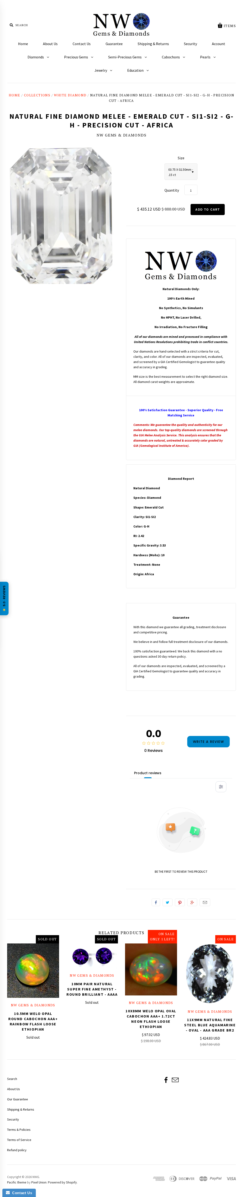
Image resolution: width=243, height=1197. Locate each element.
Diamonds (36, 57)
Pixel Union (39, 1182)
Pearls (205, 57)
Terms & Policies (19, 1129)
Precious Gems (76, 57)
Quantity (171, 190)
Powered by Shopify (62, 1182)
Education (135, 70)
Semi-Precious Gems (125, 57)
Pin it (180, 902)
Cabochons (171, 57)
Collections (37, 95)
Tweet (168, 902)
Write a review (208, 741)
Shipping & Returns (153, 43)
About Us (50, 43)
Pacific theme (16, 1182)
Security (190, 43)
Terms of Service (19, 1140)
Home (23, 43)
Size (181, 158)
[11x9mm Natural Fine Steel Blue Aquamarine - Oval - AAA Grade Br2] (210, 973)
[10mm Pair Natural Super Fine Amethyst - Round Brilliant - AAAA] (92, 955)
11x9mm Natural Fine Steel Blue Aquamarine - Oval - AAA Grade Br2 (210, 1024)
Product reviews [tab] (147, 773)
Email (205, 902)
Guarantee (114, 43)
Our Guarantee (17, 1099)
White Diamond (70, 95)
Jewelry (101, 70)
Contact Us (82, 43)
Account (218, 43)
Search (12, 1079)
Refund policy (17, 1150)
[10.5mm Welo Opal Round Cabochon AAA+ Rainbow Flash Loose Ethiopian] (33, 970)
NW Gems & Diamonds (122, 135)
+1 (192, 902)
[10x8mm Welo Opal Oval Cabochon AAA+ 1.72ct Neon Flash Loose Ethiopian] (151, 969)
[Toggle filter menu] (220, 786)
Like (156, 902)
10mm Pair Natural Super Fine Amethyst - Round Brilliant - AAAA (91, 989)
